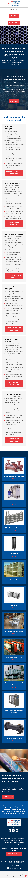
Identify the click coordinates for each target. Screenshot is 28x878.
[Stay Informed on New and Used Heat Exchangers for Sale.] (14, 760)
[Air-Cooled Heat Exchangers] (14, 621)
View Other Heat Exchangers (14, 440)
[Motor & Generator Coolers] (14, 647)
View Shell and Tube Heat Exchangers (14, 173)
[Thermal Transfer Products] (14, 728)
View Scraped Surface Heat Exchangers (14, 384)
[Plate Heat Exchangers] (14, 491)
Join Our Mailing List (14, 853)
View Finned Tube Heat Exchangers (14, 329)
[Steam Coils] (14, 569)
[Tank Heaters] (14, 543)
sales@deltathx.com (15, 868)
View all (14, 478)
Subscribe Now (8, 797)
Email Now (14, 15)
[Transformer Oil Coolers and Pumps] (14, 672)
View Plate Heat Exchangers (14, 224)
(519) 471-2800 (14, 10)
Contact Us (14, 101)
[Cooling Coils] (14, 595)
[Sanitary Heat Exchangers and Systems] (14, 700)
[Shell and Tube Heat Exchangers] (14, 466)
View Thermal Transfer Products (14, 276)
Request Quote (14, 22)
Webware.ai (17, 876)
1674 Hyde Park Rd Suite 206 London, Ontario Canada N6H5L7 (15, 861)
